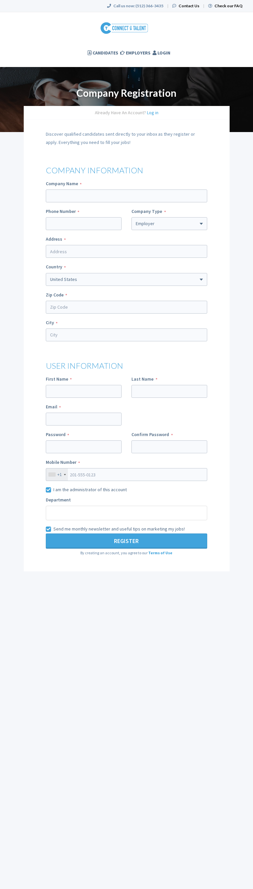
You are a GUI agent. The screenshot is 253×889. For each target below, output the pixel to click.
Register (126, 541)
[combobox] (127, 307)
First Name (57, 379)
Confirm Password (150, 434)
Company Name (62, 184)
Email (51, 407)
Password (56, 434)
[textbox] (77, 512)
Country (54, 267)
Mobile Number (61, 462)
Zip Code (55, 295)
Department (58, 500)
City (50, 322)
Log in (152, 113)
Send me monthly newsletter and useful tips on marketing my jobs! (119, 529)
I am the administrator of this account (90, 490)
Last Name (142, 379)
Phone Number (61, 211)
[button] (160, 552)
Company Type (146, 211)
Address (54, 239)
